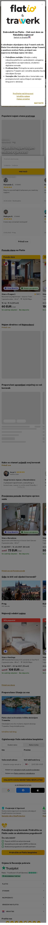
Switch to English (21, 37)
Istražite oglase (23, 96)
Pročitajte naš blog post (23, 93)
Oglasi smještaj (23, 99)
